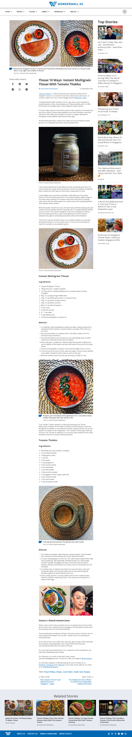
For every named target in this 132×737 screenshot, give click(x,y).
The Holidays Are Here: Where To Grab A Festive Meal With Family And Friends (80, 680)
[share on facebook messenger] (27, 89)
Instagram (50, 665)
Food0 (76, 672)
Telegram (61, 665)
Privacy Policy (65, 734)
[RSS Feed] (126, 734)
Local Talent (68, 672)
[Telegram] (119, 734)
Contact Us (32, 734)
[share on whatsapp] (20, 89)
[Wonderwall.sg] (66, 4)
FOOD (7, 12)
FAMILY (44, 12)
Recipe (59, 672)
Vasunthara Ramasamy (49, 89)
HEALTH (73, 12)
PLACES (32, 12)
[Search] (124, 11)
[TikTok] (109, 734)
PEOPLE (19, 12)
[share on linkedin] (20, 84)
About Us (21, 734)
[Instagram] (112, 734)
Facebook (42, 665)
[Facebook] (115, 734)
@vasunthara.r (87, 658)
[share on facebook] (13, 84)
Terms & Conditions (48, 734)
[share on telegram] (13, 89)
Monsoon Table (80, 98)
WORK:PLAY (58, 12)
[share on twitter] (27, 84)
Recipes (87, 672)
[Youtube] (122, 734)
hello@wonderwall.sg (50, 667)
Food (81, 672)
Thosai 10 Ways (45, 94)
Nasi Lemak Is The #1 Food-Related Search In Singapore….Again (51, 680)
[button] (8, 12)
